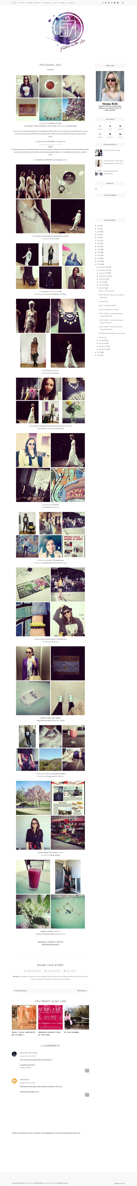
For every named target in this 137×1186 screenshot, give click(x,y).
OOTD (45, 979)
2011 (98, 355)
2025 (98, 229)
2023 (98, 234)
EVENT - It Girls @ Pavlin (106, 291)
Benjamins (56, 720)
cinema (30, 976)
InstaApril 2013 (103, 301)
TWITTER (59, 942)
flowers (33, 979)
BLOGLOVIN (42, 942)
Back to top (119, 1183)
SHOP (55, 3)
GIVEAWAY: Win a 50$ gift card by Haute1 (112, 333)
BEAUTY (37, 3)
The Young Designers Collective (109, 309)
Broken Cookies (25, 1067)
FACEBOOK (51, 942)
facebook (55, 976)
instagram (39, 979)
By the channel (72, 1032)
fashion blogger (63, 976)
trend (58, 979)
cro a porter (36, 976)
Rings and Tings (60, 934)
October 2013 (103, 273)
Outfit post (44, 123)
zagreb (68, 979)
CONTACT (71, 3)
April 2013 (102, 340)
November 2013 (104, 270)
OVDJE (64, 160)
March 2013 (102, 343)
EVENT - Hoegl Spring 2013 (107, 305)
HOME (14, 3)
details (49, 976)
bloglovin (24, 976)
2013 (98, 264)
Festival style (103, 337)
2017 (98, 252)
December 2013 (104, 267)
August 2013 (103, 279)
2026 (98, 226)
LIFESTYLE (46, 3)
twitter (63, 979)
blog (20, 976)
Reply (87, 1070)
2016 (98, 255)
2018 (98, 249)
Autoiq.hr (64, 563)
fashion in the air (73, 976)
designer (43, 976)
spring (54, 979)
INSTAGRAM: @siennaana (50, 944)
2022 (98, 237)
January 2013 (103, 349)
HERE (63, 141)
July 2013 (102, 282)
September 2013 (104, 276)
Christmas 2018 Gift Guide (111, 150)
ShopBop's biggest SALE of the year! (49, 1033)
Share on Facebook (33, 971)
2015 (98, 258)
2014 (98, 261)
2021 (98, 240)
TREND (29, 3)
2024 (98, 231)
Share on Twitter (53, 971)
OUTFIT (21, 3)
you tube (120, 137)
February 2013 (103, 346)
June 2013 (102, 285)
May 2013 (102, 288)
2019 (98, 246)
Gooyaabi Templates (49, 1183)
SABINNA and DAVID (29, 1053)
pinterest (100, 137)
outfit (50, 979)
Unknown (24, 1080)
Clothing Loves (61, 126)
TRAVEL (62, 3)
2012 (98, 352)
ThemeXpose (29, 1183)
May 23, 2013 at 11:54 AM (28, 1056)
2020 (98, 243)
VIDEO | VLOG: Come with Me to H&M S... (23, 1033)
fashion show (83, 976)
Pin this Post (71, 971)
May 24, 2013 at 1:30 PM (27, 1083)
